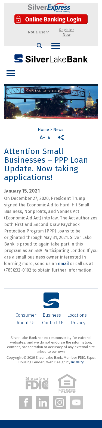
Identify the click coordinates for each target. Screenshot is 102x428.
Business (52, 315)
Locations (77, 315)
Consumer (26, 315)
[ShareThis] (61, 137)
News (58, 129)
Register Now (66, 32)
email (63, 263)
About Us (26, 323)
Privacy (78, 323)
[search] (39, 45)
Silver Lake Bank (51, 58)
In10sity (77, 362)
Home (43, 129)
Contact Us (53, 323)
